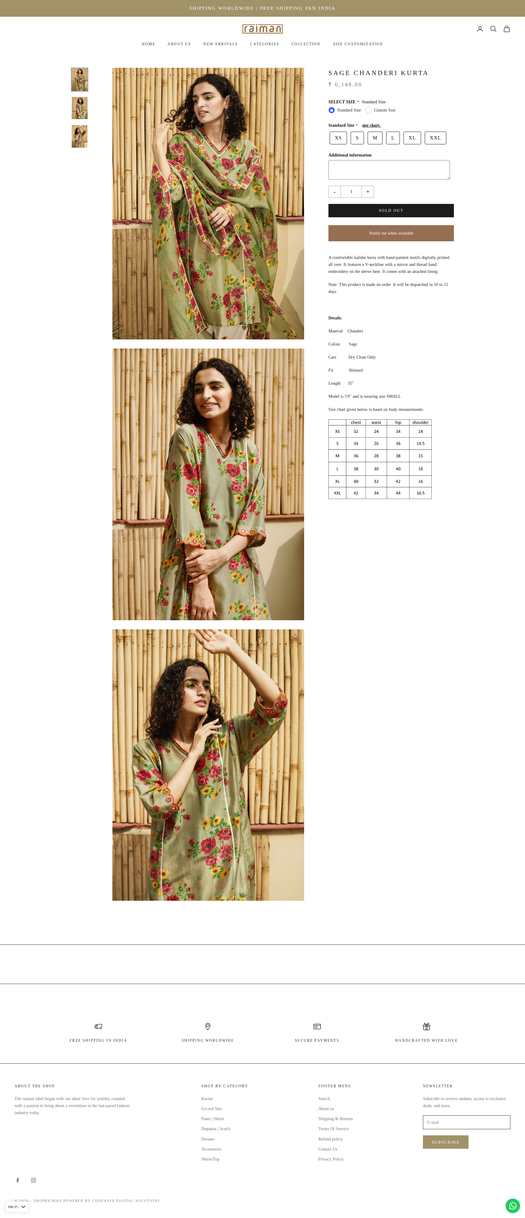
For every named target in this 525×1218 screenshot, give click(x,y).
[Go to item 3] (79, 136)
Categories (264, 44)
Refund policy (330, 1139)
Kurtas (207, 1098)
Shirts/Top (210, 1159)
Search (324, 1098)
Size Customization (358, 44)
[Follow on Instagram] (33, 1180)
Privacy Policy (331, 1159)
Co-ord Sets (211, 1108)
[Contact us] (513, 1206)
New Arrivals (220, 44)
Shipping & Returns (335, 1118)
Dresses (207, 1139)
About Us (179, 44)
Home (149, 44)
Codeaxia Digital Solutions (126, 1201)
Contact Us (327, 1149)
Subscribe (446, 1142)
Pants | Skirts (212, 1118)
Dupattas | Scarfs (215, 1129)
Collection (306, 44)
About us (326, 1108)
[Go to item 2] (79, 108)
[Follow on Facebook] (18, 1180)
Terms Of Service (333, 1129)
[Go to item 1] (79, 79)
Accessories (211, 1149)
